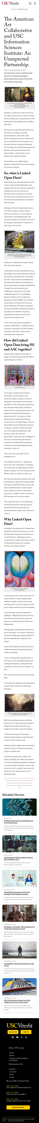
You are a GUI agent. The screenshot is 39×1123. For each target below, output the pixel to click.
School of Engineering (19, 9)
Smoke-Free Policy (19, 1121)
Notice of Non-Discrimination (23, 1119)
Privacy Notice (11, 1119)
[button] (30, 4)
